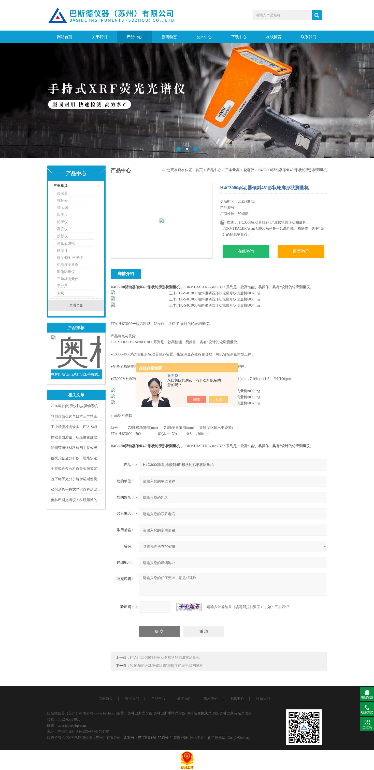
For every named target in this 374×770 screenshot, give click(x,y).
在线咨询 (246, 251)
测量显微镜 (66, 243)
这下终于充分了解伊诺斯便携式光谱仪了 (83, 479)
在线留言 (273, 37)
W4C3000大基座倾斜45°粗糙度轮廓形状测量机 (166, 666)
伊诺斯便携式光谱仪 (202, 713)
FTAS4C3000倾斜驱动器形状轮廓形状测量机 (165, 657)
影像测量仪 (66, 272)
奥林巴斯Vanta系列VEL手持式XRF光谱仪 (76, 374)
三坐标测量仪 (67, 279)
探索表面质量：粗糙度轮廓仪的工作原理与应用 (88, 437)
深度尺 (62, 215)
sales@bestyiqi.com (72, 725)
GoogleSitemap (238, 738)
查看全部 (76, 305)
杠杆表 (62, 200)
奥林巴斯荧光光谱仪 (236, 713)
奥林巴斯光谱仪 (139, 713)
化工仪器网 (216, 738)
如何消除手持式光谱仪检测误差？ (77, 489)
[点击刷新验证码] (189, 607)
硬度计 (62, 250)
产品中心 (134, 37)
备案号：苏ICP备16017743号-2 (147, 738)
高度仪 (62, 229)
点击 (91, 187)
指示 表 (63, 208)
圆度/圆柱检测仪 (70, 257)
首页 (199, 170)
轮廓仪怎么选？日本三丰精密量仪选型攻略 (85, 416)
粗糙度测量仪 (67, 265)
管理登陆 (181, 738)
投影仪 (62, 236)
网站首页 (64, 37)
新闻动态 (169, 37)
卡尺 (60, 293)
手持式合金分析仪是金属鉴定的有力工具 (83, 469)
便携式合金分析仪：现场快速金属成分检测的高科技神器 (95, 458)
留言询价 (301, 251)
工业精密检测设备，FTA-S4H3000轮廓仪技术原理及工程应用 (99, 427)
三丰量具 (60, 186)
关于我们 (99, 37)
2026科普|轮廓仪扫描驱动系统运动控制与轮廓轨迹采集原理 (97, 406)
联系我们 (308, 37)
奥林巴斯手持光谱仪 (169, 713)
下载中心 (239, 37)
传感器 (62, 193)
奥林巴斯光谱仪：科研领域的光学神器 (81, 500)
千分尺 (62, 286)
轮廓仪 (62, 222)
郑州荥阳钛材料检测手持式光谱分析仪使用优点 (88, 448)
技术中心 (204, 37)
